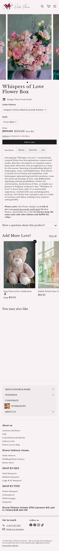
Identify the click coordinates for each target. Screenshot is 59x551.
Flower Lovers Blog (11, 445)
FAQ (4, 434)
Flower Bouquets (10, 491)
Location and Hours (11, 430)
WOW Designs (9, 498)
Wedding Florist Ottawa (13, 459)
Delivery (5, 136)
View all (53, 236)
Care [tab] (43, 150)
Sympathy (7, 502)
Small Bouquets (9, 473)
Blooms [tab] (21, 150)
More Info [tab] (33, 150)
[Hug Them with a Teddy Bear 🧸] (19, 271)
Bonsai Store (8, 462)
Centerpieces (8, 495)
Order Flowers (8, 455)
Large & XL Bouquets (12, 480)
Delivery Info (8, 441)
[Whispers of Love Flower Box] (19, 344)
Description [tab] (9, 150)
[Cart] (48, 6)
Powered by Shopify (10, 545)
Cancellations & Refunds (13, 437)
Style (5, 117)
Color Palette (9, 104)
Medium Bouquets (10, 477)
